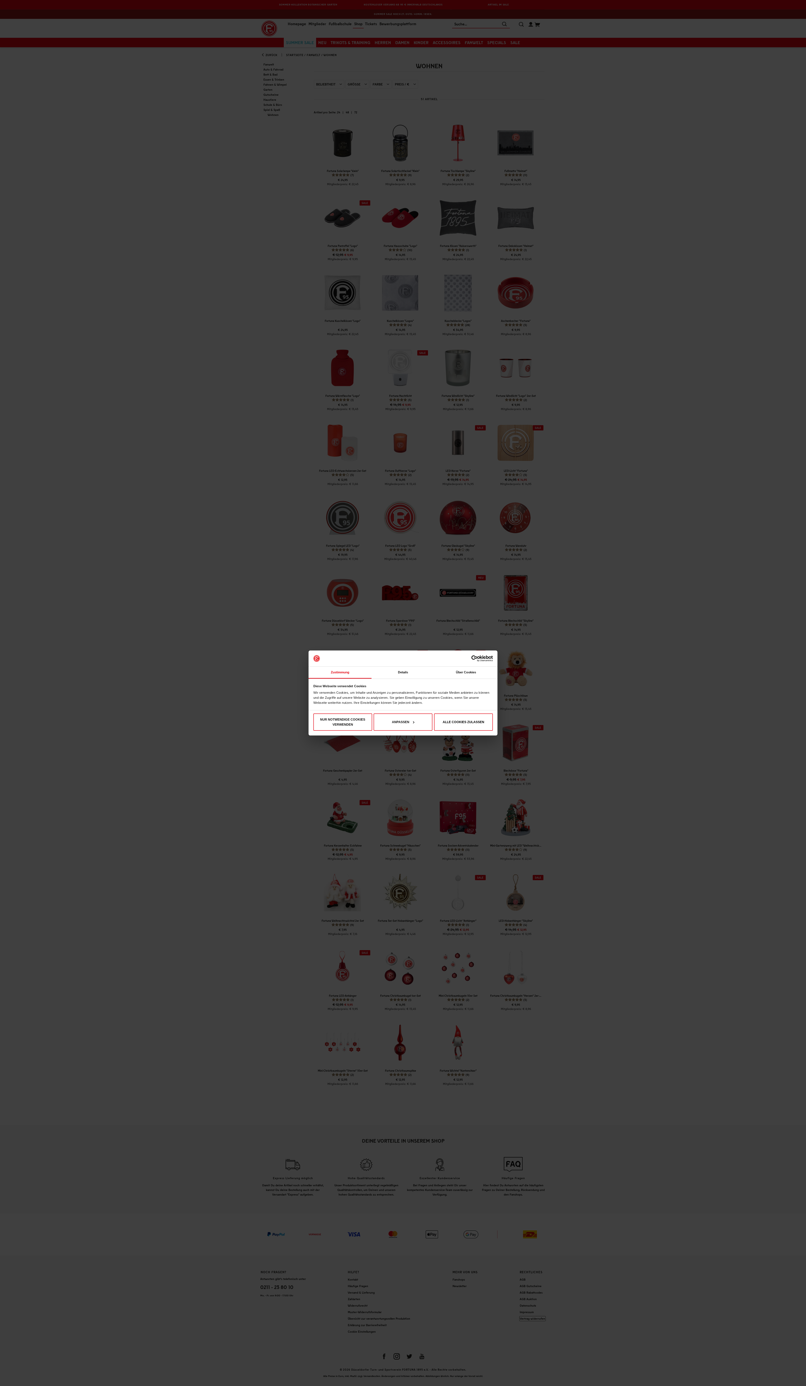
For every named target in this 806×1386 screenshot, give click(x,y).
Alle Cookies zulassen (463, 722)
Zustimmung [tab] (340, 672)
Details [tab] (403, 672)
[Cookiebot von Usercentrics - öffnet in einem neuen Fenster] (474, 658)
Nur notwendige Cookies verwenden (342, 722)
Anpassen (400, 722)
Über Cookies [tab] (466, 672)
